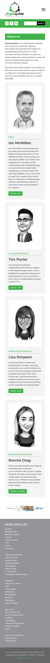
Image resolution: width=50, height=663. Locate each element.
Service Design (11, 603)
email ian (15, 193)
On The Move (11, 572)
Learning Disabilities (13, 555)
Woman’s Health (12, 626)
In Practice (9, 548)
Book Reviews (11, 532)
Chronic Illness (11, 540)
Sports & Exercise (12, 612)
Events (8, 546)
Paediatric (9, 581)
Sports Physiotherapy (14, 615)
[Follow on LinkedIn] (16, 23)
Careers (8, 537)
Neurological (10, 566)
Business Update (12, 534)
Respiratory (10, 600)
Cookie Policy (10, 641)
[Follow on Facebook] (7, 23)
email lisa (15, 391)
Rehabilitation (11, 595)
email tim (15, 288)
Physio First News (12, 583)
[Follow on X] (11, 23)
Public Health (11, 589)
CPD (7, 543)
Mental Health (11, 560)
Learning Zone (11, 558)
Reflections (10, 592)
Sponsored (9, 609)
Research (9, 597)
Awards (8, 529)
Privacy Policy (11, 638)
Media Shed (26, 658)
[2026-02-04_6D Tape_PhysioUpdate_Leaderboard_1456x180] (25, 510)
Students (9, 618)
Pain (7, 586)
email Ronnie (17, 491)
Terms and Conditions (14, 635)
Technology (10, 621)
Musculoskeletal (12, 563)
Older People (10, 569)
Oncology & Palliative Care (16, 574)
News (7, 629)
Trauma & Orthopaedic (14, 623)
